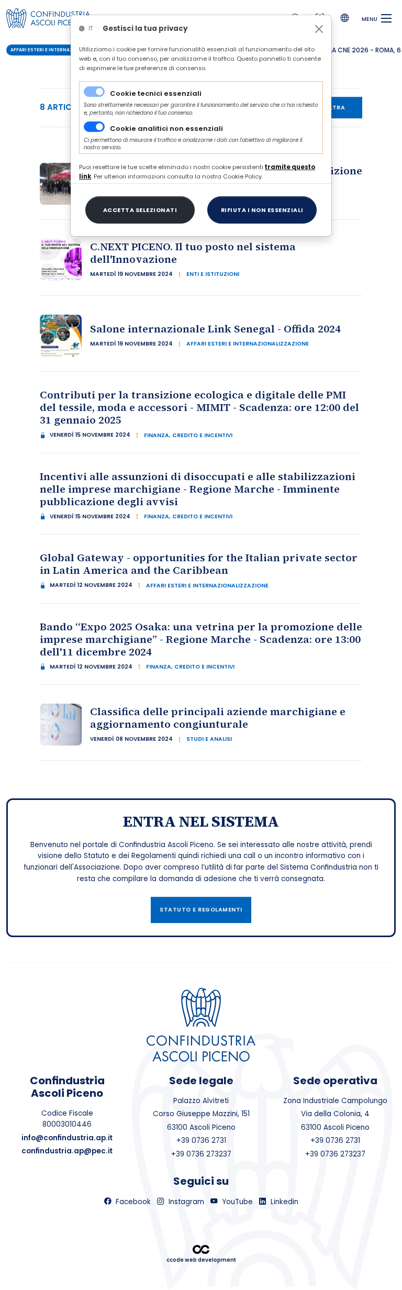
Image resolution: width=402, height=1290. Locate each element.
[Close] (319, 29)
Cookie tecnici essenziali (156, 93)
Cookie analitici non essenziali (166, 129)
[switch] (94, 126)
